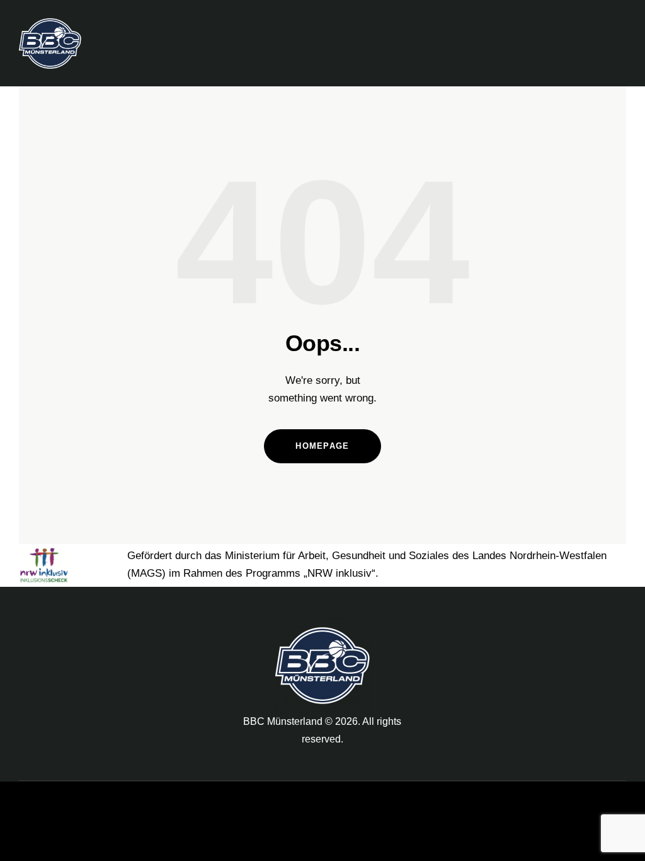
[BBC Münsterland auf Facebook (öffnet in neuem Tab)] (485, 632)
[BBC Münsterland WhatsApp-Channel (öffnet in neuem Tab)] (577, 632)
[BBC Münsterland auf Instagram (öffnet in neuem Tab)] (516, 632)
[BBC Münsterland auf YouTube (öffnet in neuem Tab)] (547, 632)
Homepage (322, 446)
